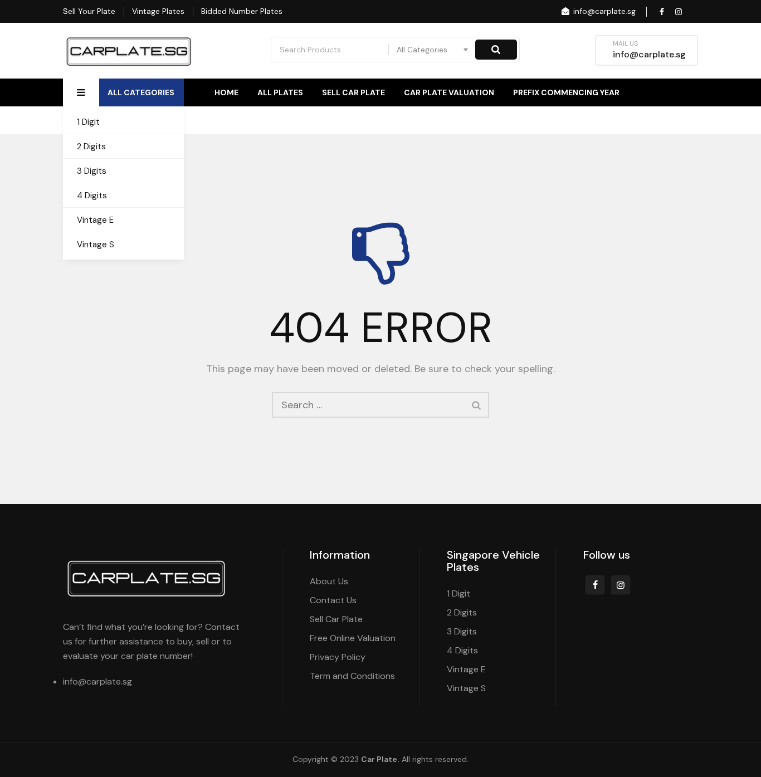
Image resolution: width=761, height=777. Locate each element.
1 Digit (88, 122)
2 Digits (91, 146)
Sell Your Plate (89, 11)
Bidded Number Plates (241, 11)
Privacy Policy (337, 657)
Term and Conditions (352, 676)
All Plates (280, 92)
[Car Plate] (129, 51)
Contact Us (672, 120)
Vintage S (95, 244)
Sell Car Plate (353, 92)
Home (226, 92)
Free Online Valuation (353, 638)
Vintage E (95, 220)
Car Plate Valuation (449, 92)
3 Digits (91, 171)
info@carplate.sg (603, 11)
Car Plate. (380, 759)
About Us (599, 120)
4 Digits (92, 195)
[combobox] (432, 49)
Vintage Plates (158, 11)
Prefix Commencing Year (566, 92)
